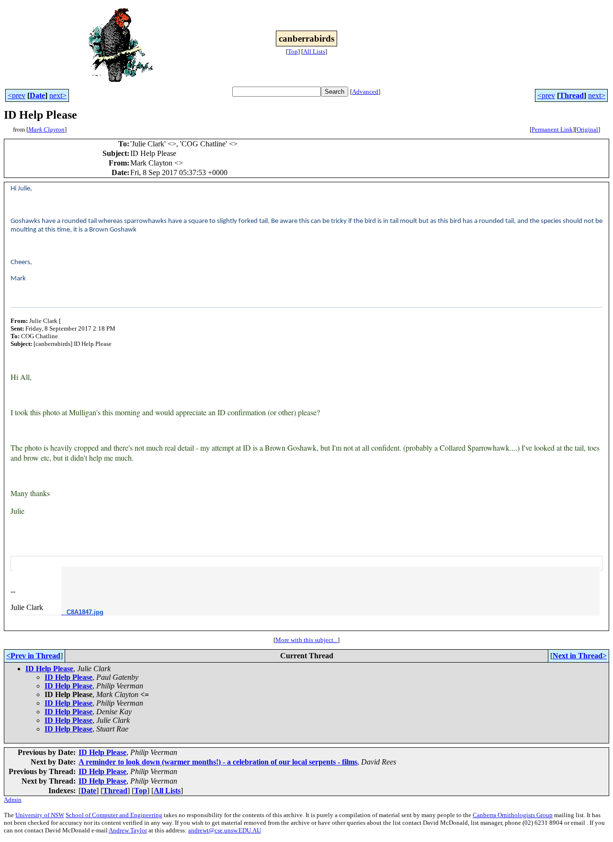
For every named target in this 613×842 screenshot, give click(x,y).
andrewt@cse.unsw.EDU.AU (224, 830)
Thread (571, 95)
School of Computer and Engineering (114, 815)
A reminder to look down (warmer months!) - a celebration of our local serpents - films (218, 762)
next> (58, 95)
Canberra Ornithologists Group (513, 815)
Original (587, 129)
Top (293, 51)
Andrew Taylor (128, 830)
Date (37, 95)
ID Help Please (49, 669)
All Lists (314, 51)
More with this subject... (306, 639)
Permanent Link (552, 129)
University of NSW (39, 815)
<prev (16, 95)
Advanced (365, 91)
